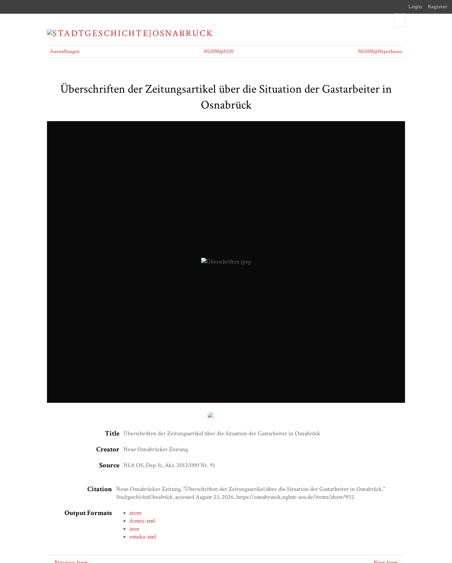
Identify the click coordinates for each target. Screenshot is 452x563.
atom (135, 513)
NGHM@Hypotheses (380, 51)
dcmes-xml (142, 521)
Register (437, 6)
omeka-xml (142, 536)
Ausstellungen (64, 51)
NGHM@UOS (219, 51)
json (134, 529)
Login (415, 6)
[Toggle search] (400, 20)
